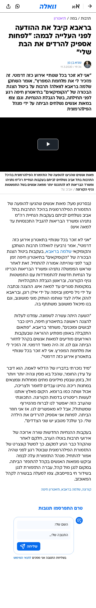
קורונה (86, 489)
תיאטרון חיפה (50, 489)
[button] (75, 6)
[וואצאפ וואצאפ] (17, 6)
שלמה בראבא (59, 252)
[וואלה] (48, 6)
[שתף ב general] (8, 6)
